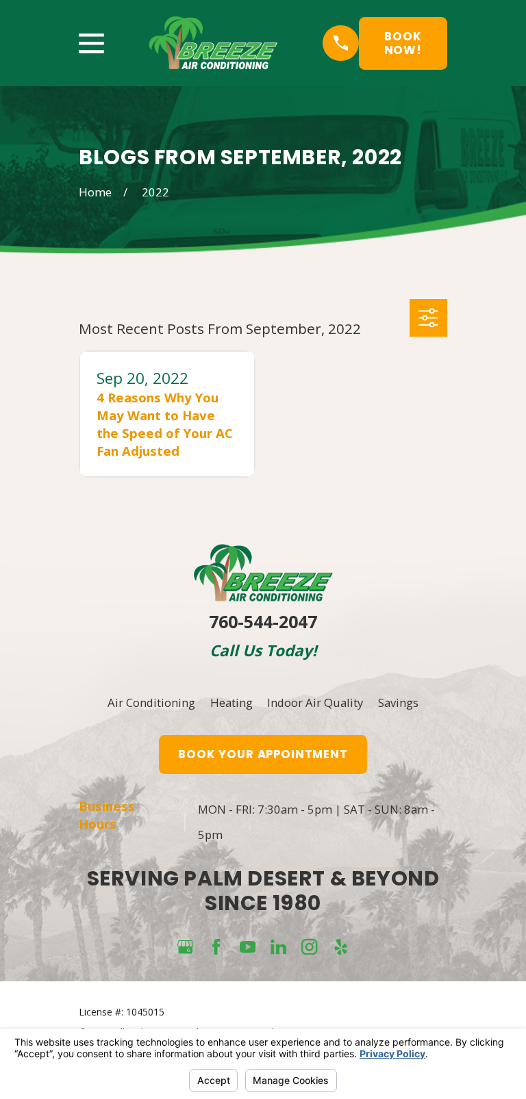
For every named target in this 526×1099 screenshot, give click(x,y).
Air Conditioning (151, 702)
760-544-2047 (263, 621)
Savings (398, 702)
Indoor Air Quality (315, 702)
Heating (231, 702)
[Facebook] (216, 947)
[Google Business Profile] (185, 947)
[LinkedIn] (278, 947)
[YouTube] (247, 947)
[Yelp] (341, 947)
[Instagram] (309, 947)
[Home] (213, 43)
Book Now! (403, 43)
